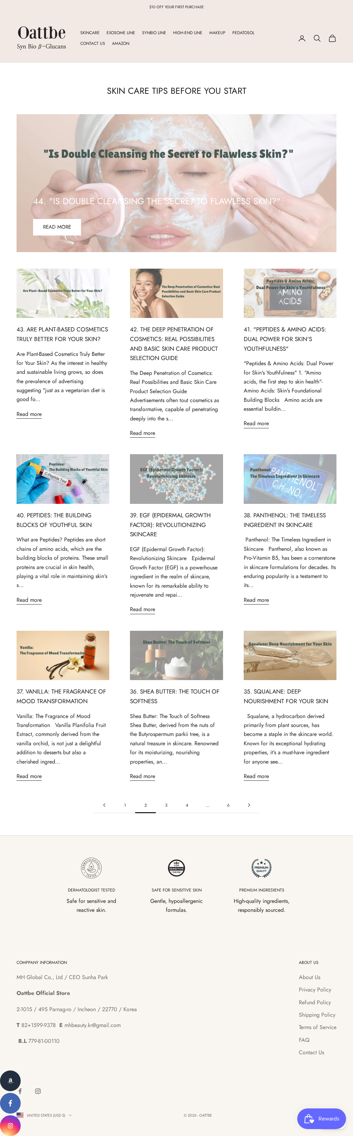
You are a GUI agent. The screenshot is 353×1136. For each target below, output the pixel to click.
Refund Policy (315, 1002)
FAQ (304, 1040)
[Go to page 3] (249, 805)
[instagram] (10, 1125)
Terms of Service (317, 1027)
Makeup (217, 33)
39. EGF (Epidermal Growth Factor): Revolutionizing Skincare (170, 524)
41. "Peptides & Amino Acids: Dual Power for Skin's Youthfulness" (285, 338)
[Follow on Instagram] (37, 1091)
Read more (57, 227)
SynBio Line (154, 33)
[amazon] (10, 1080)
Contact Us (311, 1052)
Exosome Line (121, 33)
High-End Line (187, 33)
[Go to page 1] (104, 805)
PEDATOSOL (243, 33)
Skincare (90, 33)
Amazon (120, 43)
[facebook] (10, 1103)
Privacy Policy (315, 990)
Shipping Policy (317, 1015)
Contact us (92, 43)
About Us (309, 977)
